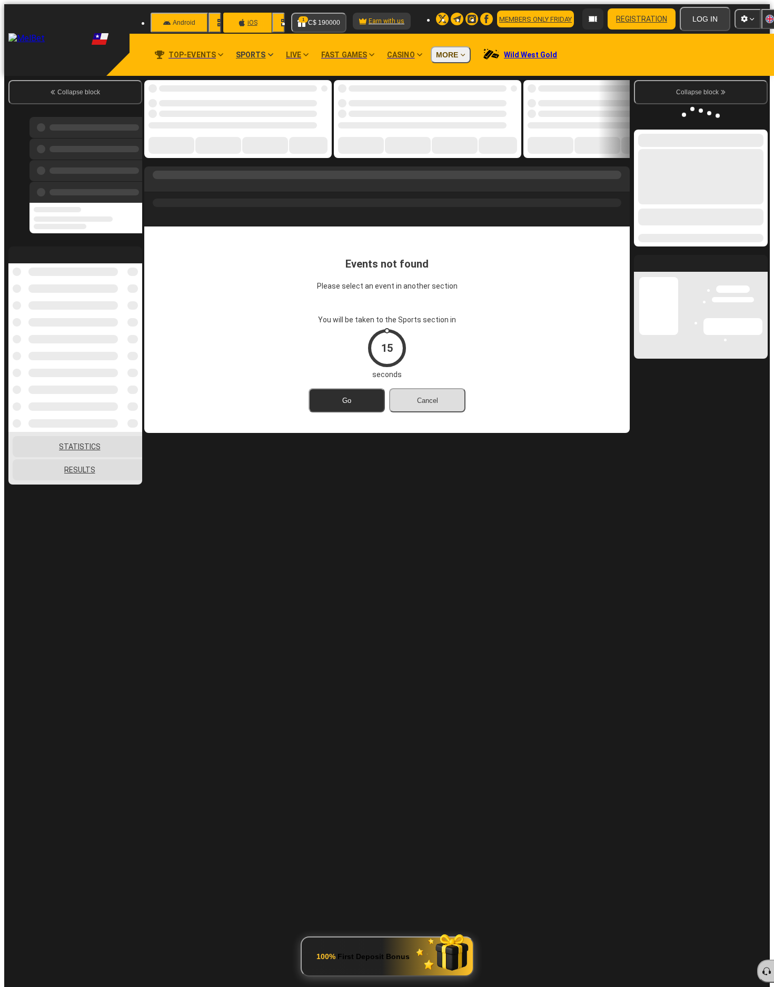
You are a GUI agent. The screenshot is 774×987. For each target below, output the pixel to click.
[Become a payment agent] (592, 18)
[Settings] (748, 19)
